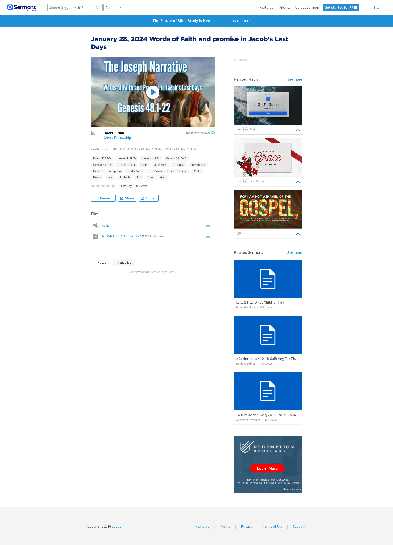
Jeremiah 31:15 (126, 158)
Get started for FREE (341, 7)
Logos (116, 526)
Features (266, 7)
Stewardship (198, 165)
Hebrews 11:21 (150, 158)
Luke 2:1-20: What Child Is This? (260, 302)
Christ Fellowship (117, 137)
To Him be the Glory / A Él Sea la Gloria (266, 415)
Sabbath (125, 177)
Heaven (97, 171)
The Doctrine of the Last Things (168, 171)
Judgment (160, 165)
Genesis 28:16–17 (176, 158)
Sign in (379, 7)
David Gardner (245, 307)
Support (299, 526)
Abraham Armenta (248, 420)
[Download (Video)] (208, 236)
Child (197, 171)
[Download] (298, 129)
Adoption (115, 171)
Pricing (284, 7)
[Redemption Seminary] (268, 464)
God (162, 177)
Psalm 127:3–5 (102, 158)
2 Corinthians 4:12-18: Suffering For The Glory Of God (276, 358)
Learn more (241, 20)
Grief (150, 177)
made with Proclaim (198, 133)
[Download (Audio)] (208, 225)
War (110, 177)
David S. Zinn (114, 133)
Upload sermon (307, 7)
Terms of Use (272, 526)
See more (294, 79)
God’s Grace (135, 171)
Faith (144, 165)
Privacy (246, 526)
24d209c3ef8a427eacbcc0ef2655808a (132, 236)
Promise (179, 165)
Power (97, 177)
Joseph (96, 148)
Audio (106, 225)
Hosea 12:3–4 (127, 165)
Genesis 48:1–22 (102, 165)
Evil (139, 177)
